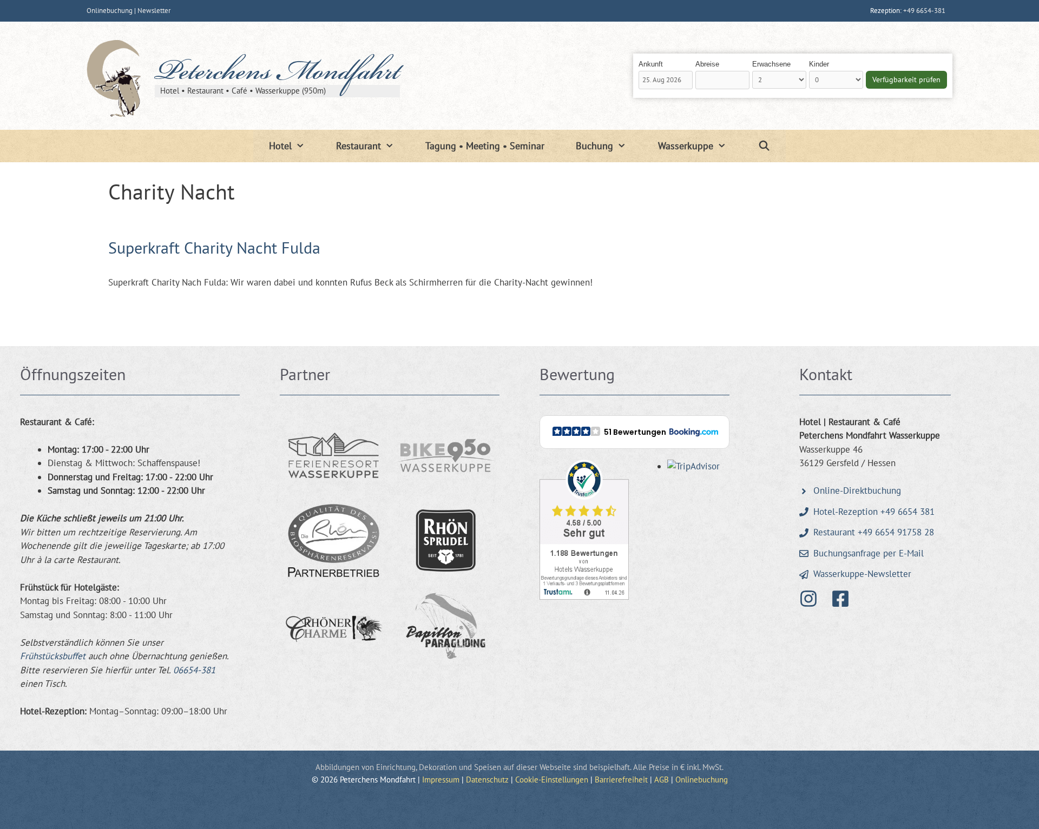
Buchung (594, 146)
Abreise (707, 64)
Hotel (280, 146)
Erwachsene (771, 64)
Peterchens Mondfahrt (277, 74)
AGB (661, 779)
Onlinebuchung (110, 10)
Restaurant (358, 146)
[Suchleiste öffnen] (764, 146)
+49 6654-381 (924, 10)
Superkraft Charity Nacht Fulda (214, 247)
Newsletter (153, 10)
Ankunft (651, 64)
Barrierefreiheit (621, 779)
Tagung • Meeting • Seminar (484, 146)
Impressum (440, 779)
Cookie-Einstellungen (551, 779)
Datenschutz (487, 779)
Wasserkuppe (685, 146)
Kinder (819, 64)
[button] (634, 432)
